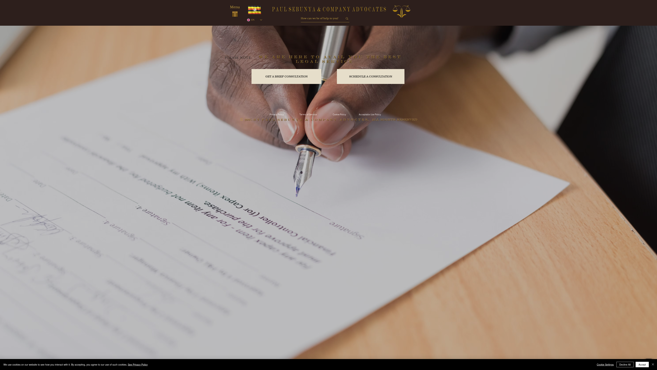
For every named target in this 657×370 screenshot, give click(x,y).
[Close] (653, 364)
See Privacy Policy (138, 364)
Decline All (625, 364)
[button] (235, 13)
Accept (642, 364)
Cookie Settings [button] (605, 364)
